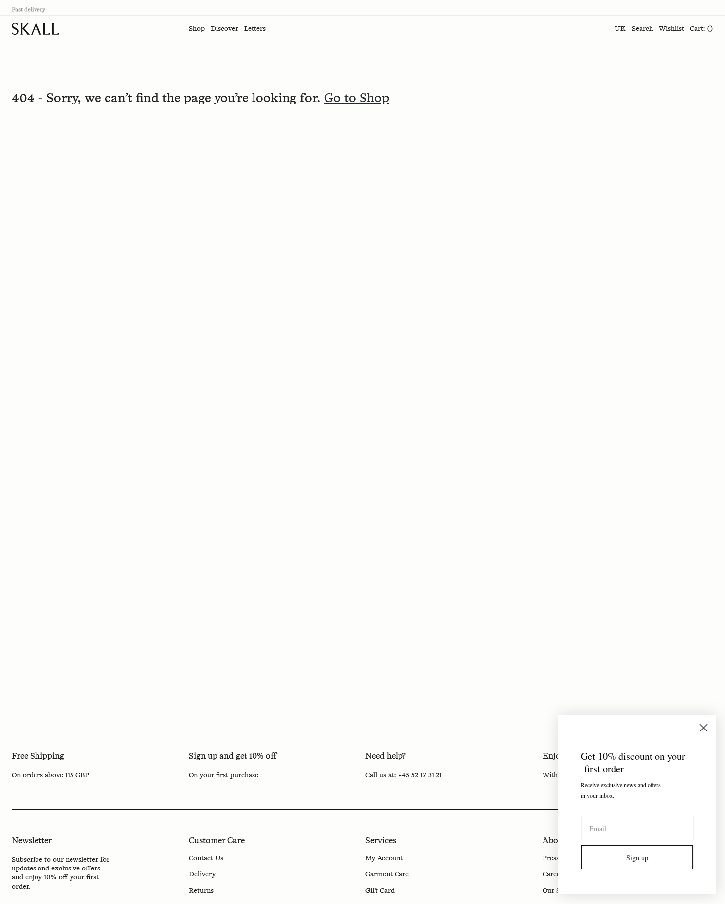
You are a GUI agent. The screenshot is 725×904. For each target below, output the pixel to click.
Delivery (202, 874)
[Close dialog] (702, 727)
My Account (384, 858)
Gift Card (380, 890)
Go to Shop (356, 98)
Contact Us (206, 858)
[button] (197, 28)
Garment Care (387, 874)
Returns (201, 890)
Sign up (636, 857)
